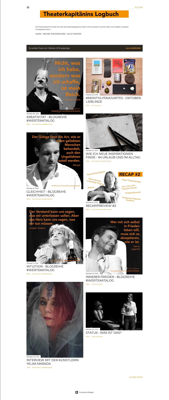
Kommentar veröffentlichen (42, 124)
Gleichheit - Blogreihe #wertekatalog (46, 193)
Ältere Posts (136, 377)
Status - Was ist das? (104, 332)
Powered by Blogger (86, 392)
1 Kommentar (96, 105)
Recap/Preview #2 (101, 206)
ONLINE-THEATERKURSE (54, 34)
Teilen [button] (28, 124)
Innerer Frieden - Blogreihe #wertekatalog (110, 278)
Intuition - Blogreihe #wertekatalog (44, 268)
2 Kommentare (97, 284)
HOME (38, 34)
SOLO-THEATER (74, 34)
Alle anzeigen (133, 48)
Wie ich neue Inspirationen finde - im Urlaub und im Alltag (113, 155)
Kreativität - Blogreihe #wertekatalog (46, 118)
